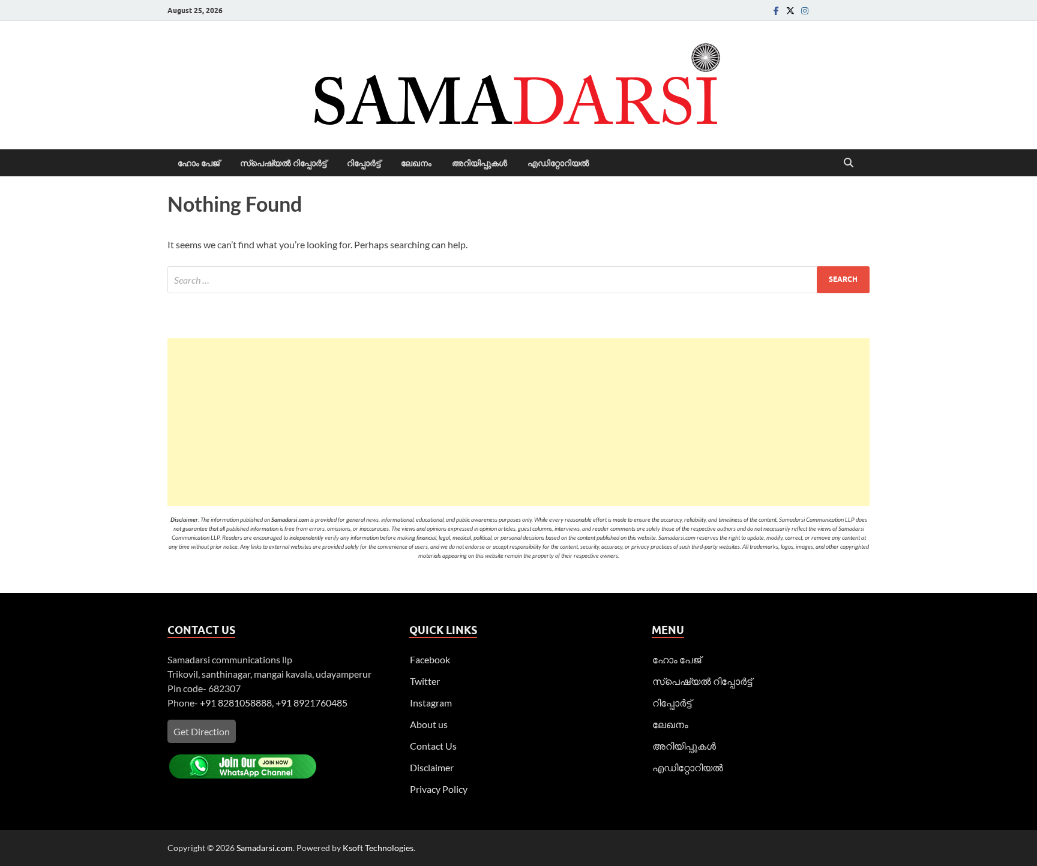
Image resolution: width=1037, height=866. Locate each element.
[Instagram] (805, 10)
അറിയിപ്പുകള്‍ (479, 163)
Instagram (431, 702)
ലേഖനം (416, 163)
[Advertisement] (518, 422)
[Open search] (849, 163)
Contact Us (433, 745)
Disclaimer (432, 767)
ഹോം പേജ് (199, 163)
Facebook (430, 659)
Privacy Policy (438, 789)
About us (429, 724)
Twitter (425, 681)
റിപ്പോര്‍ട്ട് (363, 163)
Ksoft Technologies (378, 848)
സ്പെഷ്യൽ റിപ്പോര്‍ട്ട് (283, 163)
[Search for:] (518, 279)
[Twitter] (790, 10)
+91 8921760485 (311, 702)
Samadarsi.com (264, 848)
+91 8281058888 (236, 702)
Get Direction (201, 731)
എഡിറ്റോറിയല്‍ (558, 163)
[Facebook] (776, 10)
